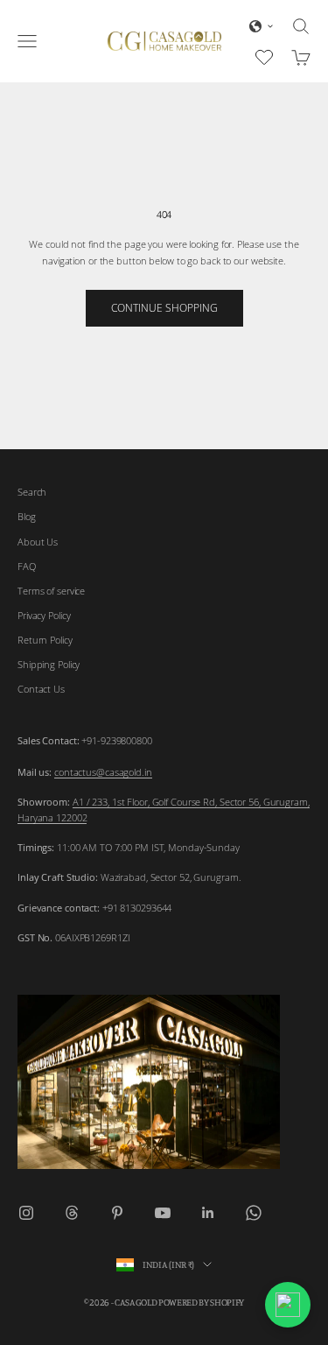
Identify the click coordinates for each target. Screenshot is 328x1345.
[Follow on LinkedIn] (208, 1213)
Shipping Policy (48, 664)
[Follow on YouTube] (162, 1213)
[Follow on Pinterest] (117, 1213)
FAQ (26, 566)
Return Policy (45, 639)
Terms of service (51, 590)
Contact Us (41, 688)
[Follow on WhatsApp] (253, 1213)
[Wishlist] (266, 55)
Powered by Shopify (201, 1302)
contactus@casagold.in (103, 771)
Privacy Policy (43, 615)
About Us (37, 541)
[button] (261, 26)
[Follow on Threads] (71, 1213)
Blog (26, 516)
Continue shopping (164, 307)
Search (31, 491)
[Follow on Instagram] (26, 1213)
